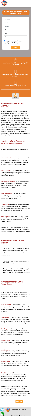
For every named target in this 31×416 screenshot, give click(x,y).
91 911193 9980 (24, 415)
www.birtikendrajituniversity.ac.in (11, 415)
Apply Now (19, 401)
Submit (15, 47)
